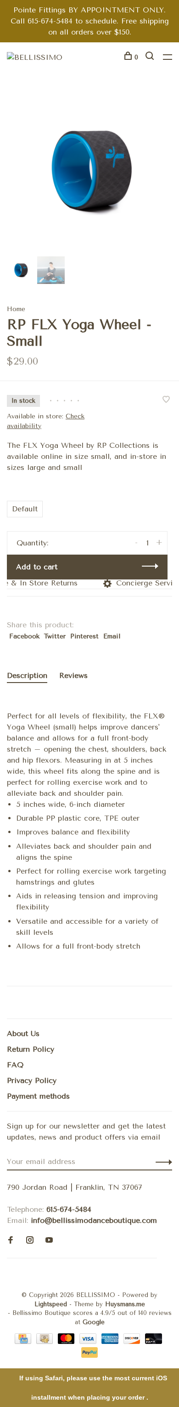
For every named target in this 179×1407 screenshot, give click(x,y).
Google (94, 1322)
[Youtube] (49, 1240)
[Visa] (89, 1341)
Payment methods (38, 1096)
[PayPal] (89, 1355)
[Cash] (46, 1341)
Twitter (55, 636)
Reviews (73, 675)
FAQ (15, 1064)
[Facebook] (10, 1240)
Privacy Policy (31, 1080)
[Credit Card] (24, 1341)
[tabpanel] (89, 171)
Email (111, 636)
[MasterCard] (68, 1341)
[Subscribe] (161, 1162)
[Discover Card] (133, 1341)
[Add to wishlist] (166, 400)
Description (27, 675)
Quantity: (32, 542)
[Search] (150, 57)
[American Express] (111, 1341)
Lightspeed (50, 1304)
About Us (23, 1033)
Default (25, 508)
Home (16, 309)
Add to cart (36, 566)
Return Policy (30, 1049)
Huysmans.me (125, 1304)
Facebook (24, 636)
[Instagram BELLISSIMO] (30, 1240)
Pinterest (84, 636)
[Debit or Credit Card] (153, 1341)
